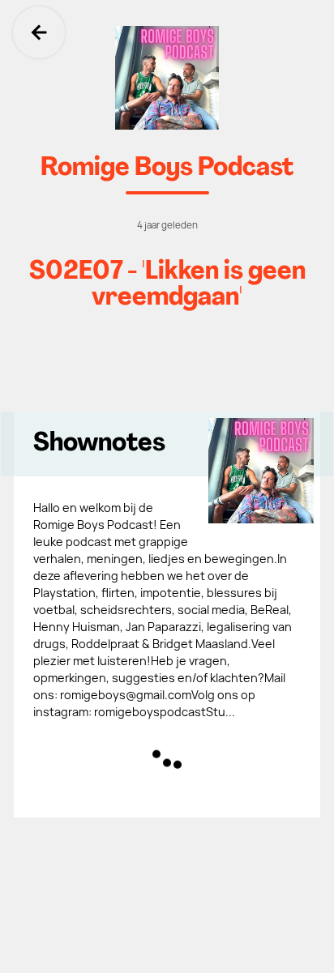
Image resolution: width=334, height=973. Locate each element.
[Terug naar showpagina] (167, 78)
